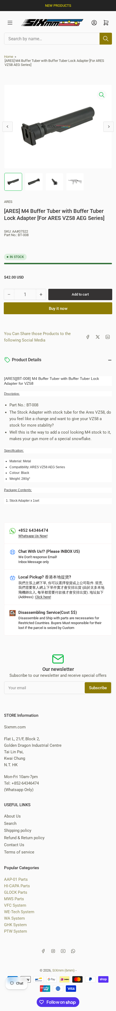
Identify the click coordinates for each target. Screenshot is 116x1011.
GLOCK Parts (15, 892)
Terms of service (19, 852)
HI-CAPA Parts (17, 885)
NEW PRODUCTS (58, 6)
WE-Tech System (19, 911)
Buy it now (58, 308)
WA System (14, 918)
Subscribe (98, 687)
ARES (8, 202)
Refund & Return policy (24, 837)
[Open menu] (10, 23)
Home (8, 57)
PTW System (15, 931)
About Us (12, 816)
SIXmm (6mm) (63, 970)
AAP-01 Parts (16, 879)
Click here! (43, 597)
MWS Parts (14, 898)
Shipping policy (17, 830)
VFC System (15, 905)
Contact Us (14, 844)
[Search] (106, 38)
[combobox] (58, 39)
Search (10, 823)
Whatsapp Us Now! (32, 536)
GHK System (15, 924)
